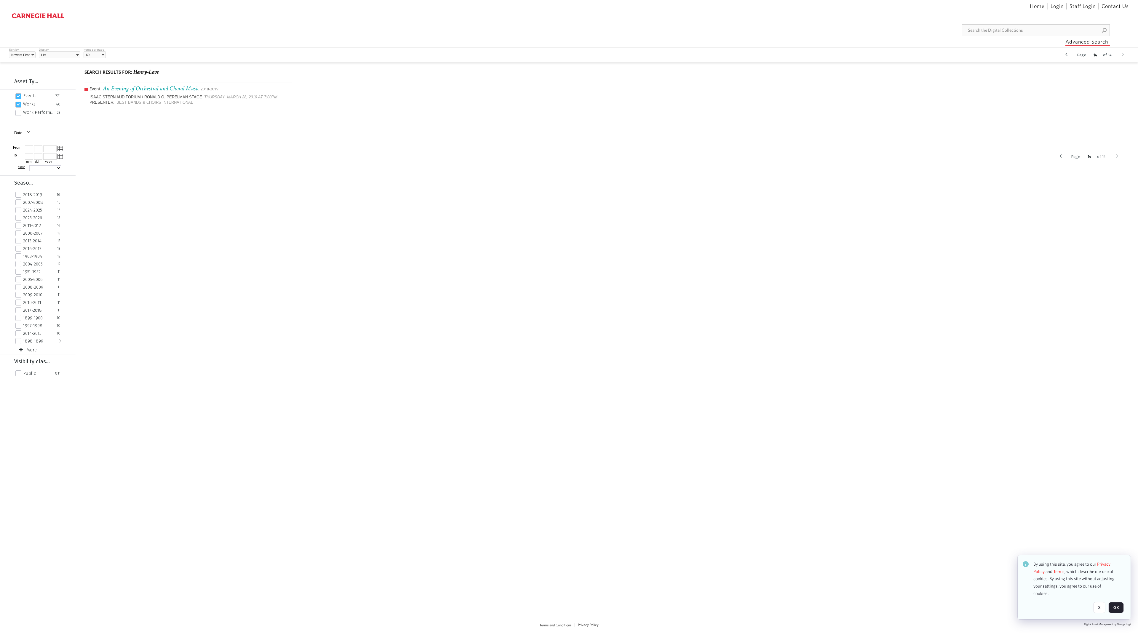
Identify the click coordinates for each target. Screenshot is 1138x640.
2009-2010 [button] (32, 294)
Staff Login (1083, 6)
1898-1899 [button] (33, 341)
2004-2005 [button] (33, 264)
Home (1037, 6)
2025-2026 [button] (32, 217)
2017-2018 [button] (32, 310)
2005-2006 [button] (33, 279)
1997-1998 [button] (32, 325)
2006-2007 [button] (33, 233)
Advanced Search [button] (1086, 41)
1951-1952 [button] (32, 271)
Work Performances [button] (38, 112)
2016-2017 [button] (32, 248)
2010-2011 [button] (32, 302)
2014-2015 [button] (32, 333)
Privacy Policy (588, 625)
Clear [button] (21, 167)
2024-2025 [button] (32, 210)
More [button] (31, 350)
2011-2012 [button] (32, 225)
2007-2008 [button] (33, 202)
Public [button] (29, 373)
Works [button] (29, 104)
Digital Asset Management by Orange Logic (1108, 624)
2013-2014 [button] (32, 241)
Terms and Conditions (555, 625)
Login (1057, 6)
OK (1116, 607)
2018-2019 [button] (32, 194)
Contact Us (1115, 6)
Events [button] (29, 95)
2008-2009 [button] (33, 287)
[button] (1104, 30)
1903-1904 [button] (32, 256)
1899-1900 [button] (33, 318)
